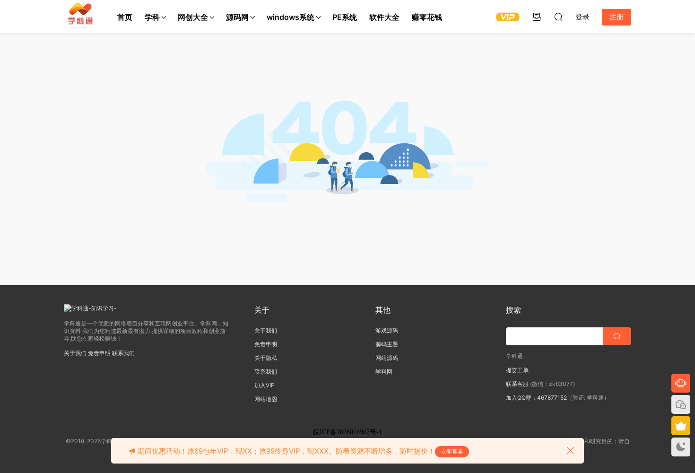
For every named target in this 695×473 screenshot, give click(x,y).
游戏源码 (386, 330)
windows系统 (290, 17)
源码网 (237, 17)
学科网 (383, 371)
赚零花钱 (427, 17)
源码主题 (386, 344)
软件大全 (384, 17)
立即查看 (452, 451)
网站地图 (265, 399)
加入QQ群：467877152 (536, 397)
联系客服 (517, 383)
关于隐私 (265, 357)
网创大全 (193, 17)
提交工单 (517, 370)
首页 (124, 17)
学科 (152, 17)
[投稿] (536, 16)
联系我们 (123, 353)
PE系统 (344, 17)
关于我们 (75, 353)
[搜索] (558, 16)
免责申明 (99, 353)
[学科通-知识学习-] (80, 16)
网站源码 (386, 357)
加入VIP (264, 385)
